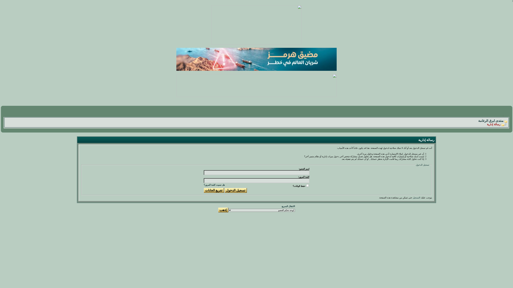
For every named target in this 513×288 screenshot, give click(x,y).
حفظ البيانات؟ (299, 186)
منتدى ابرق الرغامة (491, 120)
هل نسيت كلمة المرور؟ (214, 185)
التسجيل (416, 198)
